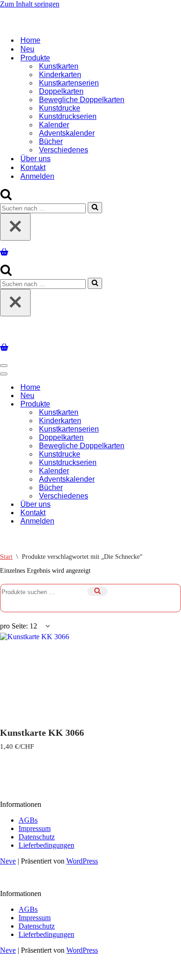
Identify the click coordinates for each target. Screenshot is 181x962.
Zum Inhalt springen (29, 4)
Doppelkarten (61, 89)
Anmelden (37, 174)
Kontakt (32, 166)
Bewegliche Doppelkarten (81, 98)
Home (30, 38)
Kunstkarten (58, 64)
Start (6, 553)
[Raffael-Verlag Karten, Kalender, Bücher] (90, 15)
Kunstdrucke (59, 106)
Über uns (35, 157)
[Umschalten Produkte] (162, 401)
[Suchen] (6, 196)
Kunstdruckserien (68, 114)
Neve (8, 857)
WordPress (82, 857)
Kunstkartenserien (69, 81)
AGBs (28, 816)
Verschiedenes (63, 148)
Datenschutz (37, 833)
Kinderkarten (60, 73)
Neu (27, 47)
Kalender (54, 123)
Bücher (51, 140)
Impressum (35, 825)
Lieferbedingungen (46, 841)
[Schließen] (15, 225)
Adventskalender (67, 131)
